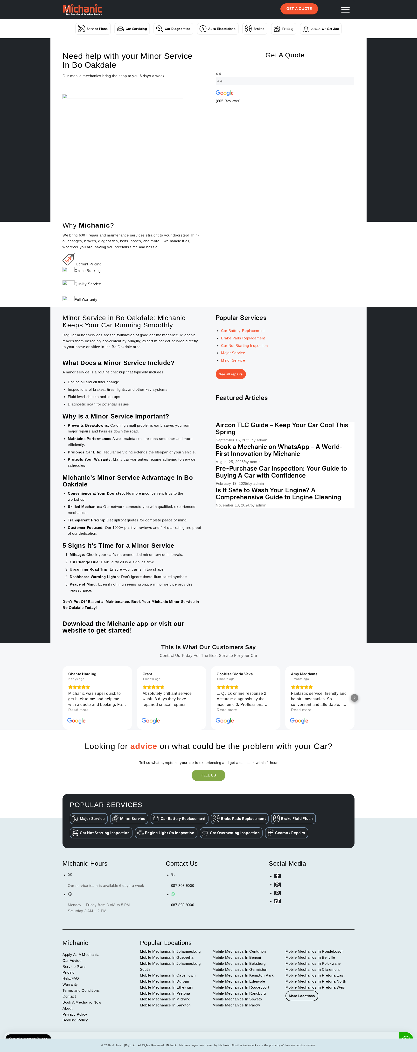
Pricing (68, 972)
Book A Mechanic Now (82, 1002)
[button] (62, 698)
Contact (69, 996)
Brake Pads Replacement (243, 338)
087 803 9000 (182, 885)
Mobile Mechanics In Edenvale (239, 981)
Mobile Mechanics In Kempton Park (243, 975)
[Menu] (345, 9)
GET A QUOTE (299, 8)
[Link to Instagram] (277, 893)
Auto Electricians (222, 29)
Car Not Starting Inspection (244, 346)
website (74, 630)
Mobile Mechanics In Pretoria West (315, 987)
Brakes (259, 29)
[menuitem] (345, 9)
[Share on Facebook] (277, 876)
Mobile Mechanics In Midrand (165, 999)
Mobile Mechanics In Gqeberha (167, 957)
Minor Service (233, 360)
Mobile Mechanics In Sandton (165, 1005)
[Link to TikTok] (277, 901)
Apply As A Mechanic (306, 28)
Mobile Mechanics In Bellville (310, 957)
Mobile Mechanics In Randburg (239, 993)
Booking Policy (75, 1020)
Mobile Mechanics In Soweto (237, 999)
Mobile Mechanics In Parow (236, 1005)
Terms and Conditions (81, 990)
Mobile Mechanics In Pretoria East (315, 975)
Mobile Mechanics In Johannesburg (170, 951)
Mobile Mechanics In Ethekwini (166, 987)
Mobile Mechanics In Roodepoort (241, 987)
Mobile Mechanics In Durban (164, 981)
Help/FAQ (71, 978)
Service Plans (97, 29)
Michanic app (127, 623)
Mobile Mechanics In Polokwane (313, 963)
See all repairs (231, 374)
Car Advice (72, 960)
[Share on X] (277, 885)
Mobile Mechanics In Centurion (239, 951)
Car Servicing (136, 29)
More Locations (302, 996)
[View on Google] (76, 721)
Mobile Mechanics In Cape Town (168, 975)
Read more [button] (78, 710)
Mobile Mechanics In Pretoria (165, 993)
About (67, 1008)
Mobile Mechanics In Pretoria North (315, 981)
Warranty (70, 984)
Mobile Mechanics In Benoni (237, 957)
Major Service (233, 353)
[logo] (82, 9)
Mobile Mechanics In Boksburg (239, 963)
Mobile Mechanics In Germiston (240, 969)
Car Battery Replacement (243, 331)
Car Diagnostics (177, 29)
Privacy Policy (75, 1014)
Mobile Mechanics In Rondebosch (314, 951)
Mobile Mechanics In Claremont (312, 969)
